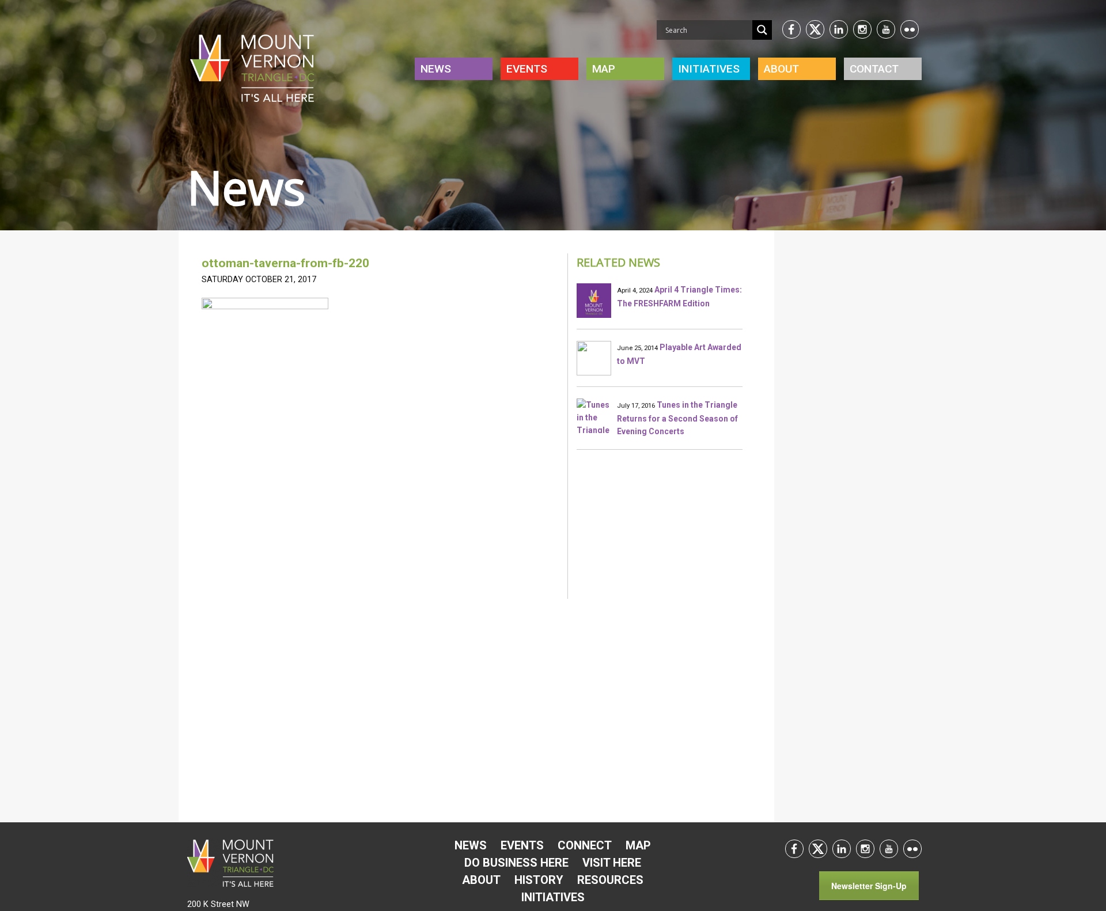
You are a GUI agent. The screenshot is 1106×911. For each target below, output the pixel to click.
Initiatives (553, 897)
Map (603, 68)
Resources (610, 880)
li (838, 29)
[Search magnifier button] (762, 30)
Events (526, 68)
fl (909, 29)
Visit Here (611, 862)
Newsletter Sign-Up (869, 885)
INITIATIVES (709, 68)
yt (886, 29)
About (781, 68)
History (538, 880)
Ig (862, 29)
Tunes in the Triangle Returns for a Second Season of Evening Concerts (677, 418)
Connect (585, 845)
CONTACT (874, 68)
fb (791, 29)
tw (815, 29)
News (436, 68)
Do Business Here (516, 862)
